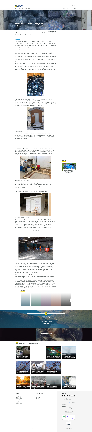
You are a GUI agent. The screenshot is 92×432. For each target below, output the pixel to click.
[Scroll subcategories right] (71, 300)
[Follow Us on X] (74, 396)
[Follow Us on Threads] (72, 396)
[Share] (16, 32)
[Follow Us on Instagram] (65, 396)
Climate (21, 8)
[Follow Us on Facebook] (62, 396)
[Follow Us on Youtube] (67, 396)
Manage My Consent (19, 401)
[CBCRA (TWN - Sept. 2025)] (35, 39)
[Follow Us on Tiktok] (69, 396)
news (18, 8)
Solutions (25, 8)
